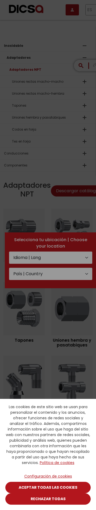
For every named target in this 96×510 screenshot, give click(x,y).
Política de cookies (57, 462)
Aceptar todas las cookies (48, 487)
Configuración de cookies (48, 476)
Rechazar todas (48, 498)
